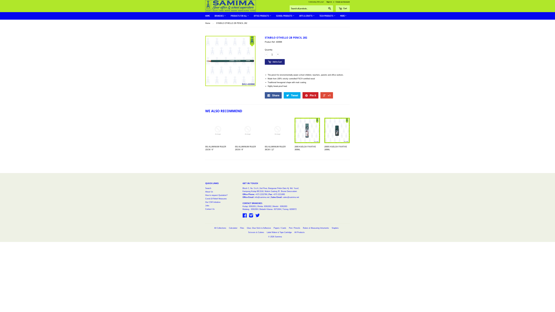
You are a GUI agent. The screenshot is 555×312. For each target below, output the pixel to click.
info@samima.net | (263, 197)
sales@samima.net (291, 197)
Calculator (233, 228)
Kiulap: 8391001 (250, 206)
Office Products (262, 16)
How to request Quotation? (216, 195)
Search (208, 188)
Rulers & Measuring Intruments (316, 228)
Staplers (335, 228)
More (342, 16)
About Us (209, 192)
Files (242, 228)
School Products (284, 16)
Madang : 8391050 (250, 209)
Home (207, 16)
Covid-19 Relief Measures (216, 199)
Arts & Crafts (306, 16)
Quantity (268, 50)
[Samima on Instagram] (251, 216)
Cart (345, 8)
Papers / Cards (280, 228)
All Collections (220, 228)
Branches (219, 16)
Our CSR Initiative (212, 202)
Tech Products (326, 16)
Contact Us (210, 209)
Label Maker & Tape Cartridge (279, 232)
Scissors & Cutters (256, 232)
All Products (299, 232)
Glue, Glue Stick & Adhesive (259, 228)
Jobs (207, 206)
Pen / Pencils (294, 228)
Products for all (239, 16)
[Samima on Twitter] (257, 216)
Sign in (329, 2)
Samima (278, 237)
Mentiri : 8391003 (280, 206)
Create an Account (343, 2)
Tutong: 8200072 (290, 209)
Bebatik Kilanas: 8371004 (271, 209)
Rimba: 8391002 (264, 206)
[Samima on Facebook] (245, 216)
